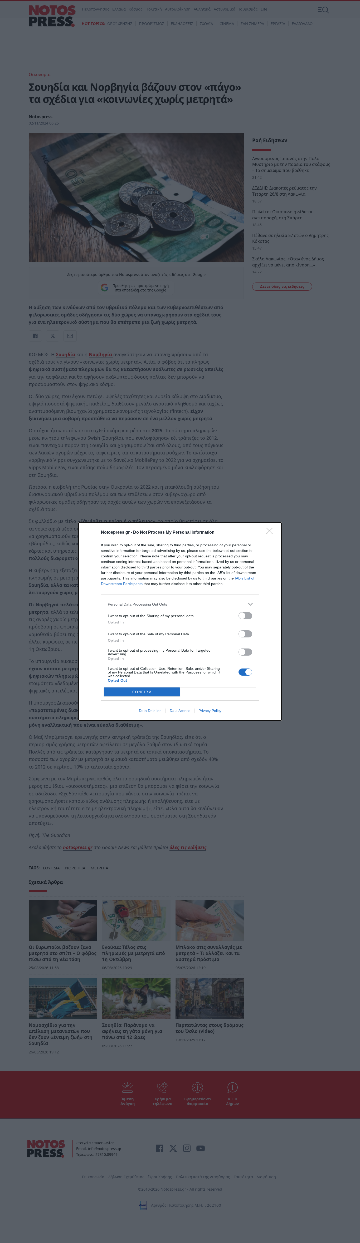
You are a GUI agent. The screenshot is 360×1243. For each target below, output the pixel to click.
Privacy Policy (209, 711)
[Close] (271, 533)
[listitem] (180, 604)
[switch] (245, 615)
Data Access (180, 711)
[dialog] (180, 621)
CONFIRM (142, 692)
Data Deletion (150, 711)
